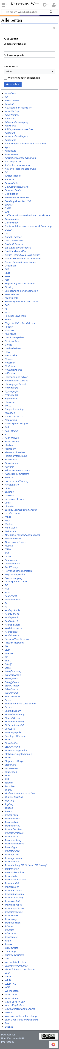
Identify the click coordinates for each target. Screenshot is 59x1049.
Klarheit (9, 445)
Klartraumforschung (16, 455)
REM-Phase (11, 595)
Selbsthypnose (12, 696)
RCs (7, 588)
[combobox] (29, 71)
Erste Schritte (12, 294)
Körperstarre (12, 484)
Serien (8, 707)
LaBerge (9, 491)
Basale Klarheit (13, 175)
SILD (7, 649)
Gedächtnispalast (14, 337)
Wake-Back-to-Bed (15, 1001)
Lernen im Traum (14, 498)
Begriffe (9, 179)
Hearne (9, 358)
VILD (7, 958)
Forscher (9, 330)
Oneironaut (11, 560)
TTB (7, 778)
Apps (7, 147)
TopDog (9, 804)
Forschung (10, 333)
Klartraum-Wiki (25, 4)
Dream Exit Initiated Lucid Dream (22, 258)
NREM (8, 549)
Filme (8, 319)
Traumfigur (11, 847)
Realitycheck (11, 617)
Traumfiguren (12, 850)
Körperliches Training (16, 481)
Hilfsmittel (10, 373)
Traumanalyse (12, 818)
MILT (7, 520)
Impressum (7, 1041)
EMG (7, 276)
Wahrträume (12, 998)
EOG (7, 279)
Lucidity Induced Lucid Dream (21, 509)
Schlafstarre (11, 689)
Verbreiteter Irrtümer (16, 965)
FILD (7, 312)
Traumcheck (11, 836)
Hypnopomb (11, 394)
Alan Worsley (12, 114)
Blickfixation (11, 193)
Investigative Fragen (16, 423)
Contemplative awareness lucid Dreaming (28, 226)
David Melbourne (14, 244)
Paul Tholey (11, 567)
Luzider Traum (12, 513)
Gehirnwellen (12, 341)
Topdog (9, 807)
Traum (8, 811)
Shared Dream (13, 710)
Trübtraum (10, 933)
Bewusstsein (11, 183)
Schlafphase (11, 678)
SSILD (8, 660)
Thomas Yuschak (14, 796)
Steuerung (10, 764)
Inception (10, 412)
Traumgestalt (12, 854)
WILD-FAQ (10, 983)
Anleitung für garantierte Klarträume (25, 143)
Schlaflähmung (13, 671)
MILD (8, 516)
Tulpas (8, 944)
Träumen (9, 929)
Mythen (9, 545)
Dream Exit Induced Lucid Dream (22, 254)
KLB (7, 427)
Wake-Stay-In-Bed (14, 1005)
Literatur (9, 506)
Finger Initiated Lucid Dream (20, 323)
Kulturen (9, 477)
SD (6, 646)
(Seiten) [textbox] (9, 71)
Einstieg (9, 287)
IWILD (8, 405)
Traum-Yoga (11, 814)
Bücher (8, 204)
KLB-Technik (11, 430)
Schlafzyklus (11, 692)
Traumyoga (11, 918)
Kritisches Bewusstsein (17, 470)
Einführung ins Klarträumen (20, 283)
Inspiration (11, 419)
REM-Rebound (12, 599)
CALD (8, 208)
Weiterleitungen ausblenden (24, 77)
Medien (9, 524)
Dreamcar (10, 265)
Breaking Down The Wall (18, 201)
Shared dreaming (14, 721)
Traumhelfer (12, 868)
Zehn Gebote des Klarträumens (21, 1019)
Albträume (10, 125)
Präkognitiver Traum (16, 581)
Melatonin (10, 531)
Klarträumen (12, 463)
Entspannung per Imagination (21, 290)
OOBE (8, 556)
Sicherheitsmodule (15, 725)
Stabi (7, 739)
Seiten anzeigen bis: (15, 55)
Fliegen (9, 326)
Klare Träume (12, 441)
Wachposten (12, 990)
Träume (9, 926)
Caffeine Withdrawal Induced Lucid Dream (28, 215)
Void (7, 972)
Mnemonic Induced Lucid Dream (22, 534)
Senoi (8, 700)
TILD (7, 775)
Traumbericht (12, 825)
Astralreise (10, 150)
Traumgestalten (13, 858)
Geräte (8, 344)
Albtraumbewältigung (16, 121)
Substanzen (11, 768)
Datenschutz (8, 1034)
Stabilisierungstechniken (18, 753)
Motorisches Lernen (15, 542)
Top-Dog (9, 800)
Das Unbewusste (14, 240)
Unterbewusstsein (14, 954)
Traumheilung (12, 861)
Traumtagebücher (14, 908)
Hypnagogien (12, 391)
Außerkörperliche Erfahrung (20, 168)
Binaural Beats (13, 190)
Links (8, 502)
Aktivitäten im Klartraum (18, 107)
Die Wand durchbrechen (18, 247)
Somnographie (13, 732)
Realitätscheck (12, 624)
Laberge (9, 495)
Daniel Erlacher (13, 236)
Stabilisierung (12, 746)
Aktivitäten (10, 104)
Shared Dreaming (14, 714)
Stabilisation (11, 743)
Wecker (9, 1012)
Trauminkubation (14, 872)
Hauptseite (11, 355)
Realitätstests (12, 635)
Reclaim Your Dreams (17, 638)
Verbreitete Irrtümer (16, 962)
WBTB (8, 976)
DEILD (8, 229)
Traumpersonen (13, 890)
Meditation (11, 527)
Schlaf (8, 667)
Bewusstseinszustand (16, 186)
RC (6, 585)
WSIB (7, 987)
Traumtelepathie (14, 911)
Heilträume (11, 366)
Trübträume (11, 936)
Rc (6, 606)
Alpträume (10, 139)
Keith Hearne (12, 437)
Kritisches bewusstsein (17, 473)
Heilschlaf (10, 362)
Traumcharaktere (14, 832)
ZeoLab (9, 1026)
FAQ (7, 305)
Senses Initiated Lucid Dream (20, 703)
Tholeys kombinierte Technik (20, 793)
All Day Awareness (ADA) (19, 129)
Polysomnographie (15, 574)
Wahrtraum (11, 994)
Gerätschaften (13, 348)
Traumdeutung (13, 840)
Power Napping (13, 578)
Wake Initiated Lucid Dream (20, 1008)
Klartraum (10, 448)
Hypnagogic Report (15, 384)
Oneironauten (12, 563)
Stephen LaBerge (14, 761)
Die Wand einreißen (16, 251)
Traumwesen (12, 915)
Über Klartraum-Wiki (12, 1038)
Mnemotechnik (13, 538)
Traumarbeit (12, 822)
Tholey (8, 789)
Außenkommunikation (17, 165)
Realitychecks (12, 621)
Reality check (12, 613)
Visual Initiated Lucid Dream (20, 969)
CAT (7, 211)
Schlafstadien (12, 685)
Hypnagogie (11, 387)
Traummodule (12, 883)
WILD (8, 980)
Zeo (7, 1023)
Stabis (8, 757)
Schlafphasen (12, 682)
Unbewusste (11, 947)
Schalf (8, 664)
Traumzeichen (12, 922)
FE (6, 308)
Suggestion (11, 771)
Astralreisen (11, 154)
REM (7, 592)
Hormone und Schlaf (16, 376)
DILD (7, 233)
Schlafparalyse (13, 674)
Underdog (10, 951)
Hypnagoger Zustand (16, 380)
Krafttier (9, 466)
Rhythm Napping (14, 642)
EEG (7, 269)
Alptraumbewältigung (16, 136)
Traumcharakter (13, 829)
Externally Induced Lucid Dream (22, 301)
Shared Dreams (13, 718)
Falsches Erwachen (15, 315)
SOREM (9, 653)
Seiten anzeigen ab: (15, 43)
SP (6, 656)
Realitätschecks (13, 628)
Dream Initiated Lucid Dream (20, 261)
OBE (7, 552)
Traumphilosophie (15, 893)
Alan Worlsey (12, 111)
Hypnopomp (11, 398)
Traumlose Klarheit (15, 879)
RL (6, 603)
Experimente (11, 297)
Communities (12, 218)
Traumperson (12, 886)
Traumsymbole (13, 901)
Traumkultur (11, 876)
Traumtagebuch (13, 904)
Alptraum (10, 132)
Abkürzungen (12, 100)
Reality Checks (12, 610)
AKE (7, 96)
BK (6, 172)
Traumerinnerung (14, 843)
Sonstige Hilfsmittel (15, 735)
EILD (7, 272)
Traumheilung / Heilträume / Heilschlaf (26, 865)
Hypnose (10, 401)
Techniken (10, 786)
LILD (7, 488)
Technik (9, 782)
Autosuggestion (13, 161)
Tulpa (8, 940)
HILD (7, 351)
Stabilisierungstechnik (17, 750)
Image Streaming (14, 409)
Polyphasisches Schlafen (18, 570)
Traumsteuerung (14, 897)
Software (10, 728)
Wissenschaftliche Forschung (21, 1016)
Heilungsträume (13, 369)
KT (6, 434)
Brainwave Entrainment (17, 197)
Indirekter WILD (13, 416)
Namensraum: (12, 66)
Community (11, 222)
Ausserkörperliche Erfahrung (20, 157)
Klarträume (11, 459)
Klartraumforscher (15, 452)
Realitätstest (11, 631)
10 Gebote (10, 93)
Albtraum (10, 118)
